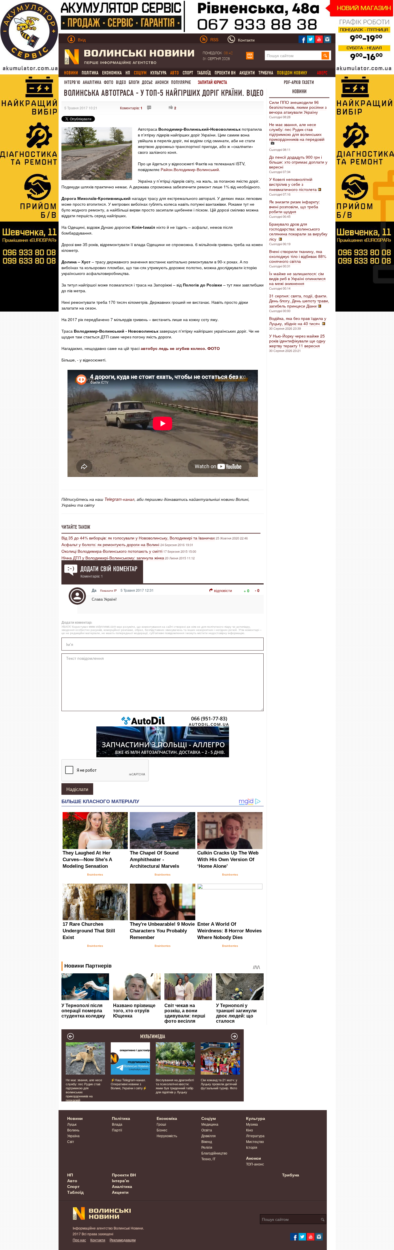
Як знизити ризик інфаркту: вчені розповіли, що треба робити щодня (294, 206)
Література (255, 1135)
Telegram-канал (119, 499)
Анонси (161, 82)
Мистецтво (255, 1141)
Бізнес (162, 1129)
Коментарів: (131, 107)
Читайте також (75, 527)
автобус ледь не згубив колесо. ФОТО (180, 348)
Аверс (322, 73)
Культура (158, 73)
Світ (70, 1141)
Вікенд (206, 1141)
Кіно (249, 1129)
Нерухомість (167, 1135)
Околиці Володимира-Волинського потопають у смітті (111, 551)
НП (127, 73)
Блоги (134, 82)
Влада (117, 1124)
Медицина (209, 1124)
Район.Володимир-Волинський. (190, 169)
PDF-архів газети (299, 82)
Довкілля (208, 1135)
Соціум (208, 1118)
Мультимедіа (152, 1036)
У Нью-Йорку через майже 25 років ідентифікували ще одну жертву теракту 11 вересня (297, 340)
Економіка (112, 73)
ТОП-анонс (255, 1163)
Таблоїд (204, 73)
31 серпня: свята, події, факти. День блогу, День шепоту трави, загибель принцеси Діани (299, 301)
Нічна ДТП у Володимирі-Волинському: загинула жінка (112, 558)
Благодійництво (214, 1152)
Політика (90, 73)
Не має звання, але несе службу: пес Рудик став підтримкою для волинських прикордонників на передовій (296, 131)
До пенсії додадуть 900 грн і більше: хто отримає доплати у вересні (298, 162)
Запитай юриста (212, 82)
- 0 (257, 590)
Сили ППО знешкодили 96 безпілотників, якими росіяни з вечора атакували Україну (298, 107)
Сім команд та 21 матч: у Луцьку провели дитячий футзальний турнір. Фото (219, 1083)
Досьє (147, 82)
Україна (73, 1135)
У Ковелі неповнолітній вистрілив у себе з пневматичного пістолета (293, 184)
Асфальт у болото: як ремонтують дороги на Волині (110, 544)
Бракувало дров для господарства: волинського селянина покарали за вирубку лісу (298, 231)
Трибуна (265, 73)
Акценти (247, 73)
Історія (251, 1147)
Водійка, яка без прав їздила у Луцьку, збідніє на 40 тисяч (297, 320)
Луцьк (71, 1124)
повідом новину (292, 73)
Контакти (97, 1239)
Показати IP (108, 591)
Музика (252, 1124)
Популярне (181, 82)
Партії (117, 1129)
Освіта (206, 1129)
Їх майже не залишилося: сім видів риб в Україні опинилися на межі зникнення (297, 278)
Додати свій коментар (108, 569)
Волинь (73, 1129)
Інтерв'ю (72, 82)
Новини (299, 91)
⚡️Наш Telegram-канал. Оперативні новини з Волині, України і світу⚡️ (129, 1083)
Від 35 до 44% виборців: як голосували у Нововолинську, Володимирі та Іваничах (138, 538)
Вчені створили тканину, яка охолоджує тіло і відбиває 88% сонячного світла (297, 256)
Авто (72, 1180)
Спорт (188, 73)
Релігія (206, 1147)
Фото (108, 82)
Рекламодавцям (123, 1239)
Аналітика (92, 82)
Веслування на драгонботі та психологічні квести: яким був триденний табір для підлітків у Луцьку (175, 1085)
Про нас (79, 1239)
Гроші (161, 1124)
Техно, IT (208, 1158)
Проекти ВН (225, 73)
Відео (121, 82)
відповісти (223, 590)
